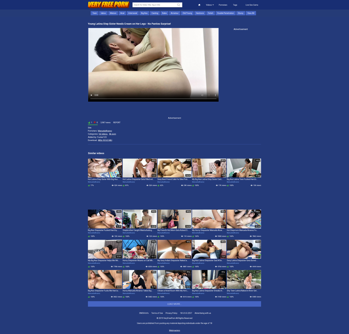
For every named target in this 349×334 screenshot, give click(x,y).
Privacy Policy (171, 313)
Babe (164, 13)
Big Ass (144, 13)
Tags (235, 5)
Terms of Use (157, 313)
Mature (113, 13)
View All (250, 13)
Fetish (210, 13)
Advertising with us (203, 313)
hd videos (103, 134)
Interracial (132, 13)
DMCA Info (144, 313)
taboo (103, 13)
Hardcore (200, 13)
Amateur (175, 13)
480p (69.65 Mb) (105, 140)
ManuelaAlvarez (105, 131)
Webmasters (174, 330)
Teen (94, 13)
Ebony (240, 13)
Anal (122, 13)
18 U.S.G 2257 (186, 313)
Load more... (174, 304)
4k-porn (112, 134)
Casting (155, 13)
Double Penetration (225, 13)
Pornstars (223, 5)
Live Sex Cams (252, 5)
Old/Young (187, 13)
